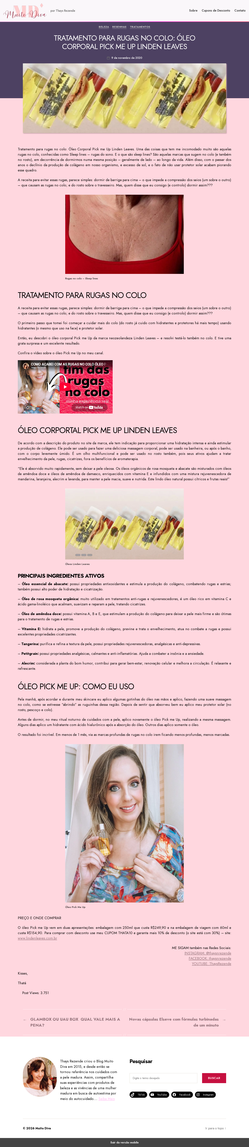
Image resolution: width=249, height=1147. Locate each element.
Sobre (193, 11)
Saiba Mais (106, 1098)
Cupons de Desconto (216, 11)
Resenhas (119, 27)
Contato (240, 11)
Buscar (214, 1078)
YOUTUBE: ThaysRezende (211, 963)
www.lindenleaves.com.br (37, 938)
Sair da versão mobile (124, 1142)
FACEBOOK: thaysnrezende (210, 958)
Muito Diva (43, 1128)
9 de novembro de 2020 (126, 58)
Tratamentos (140, 27)
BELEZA (104, 27)
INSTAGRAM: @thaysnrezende (207, 953)
